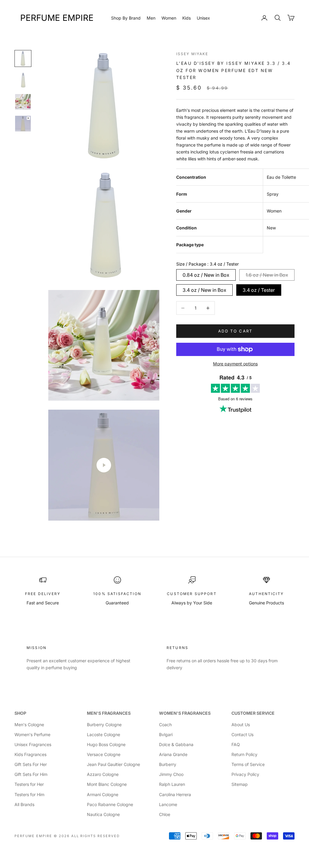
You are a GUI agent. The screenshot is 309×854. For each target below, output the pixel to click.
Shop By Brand (126, 17)
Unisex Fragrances (32, 744)
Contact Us (242, 734)
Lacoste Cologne (103, 734)
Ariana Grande (173, 754)
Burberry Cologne (104, 724)
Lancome (168, 804)
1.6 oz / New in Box (267, 275)
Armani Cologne (102, 794)
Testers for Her (29, 784)
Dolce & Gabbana (176, 744)
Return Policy (244, 754)
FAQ (235, 744)
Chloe (164, 814)
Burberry (167, 764)
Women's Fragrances (185, 713)
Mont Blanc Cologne (107, 784)
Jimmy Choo (171, 774)
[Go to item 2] (22, 80)
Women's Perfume (32, 734)
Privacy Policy (245, 774)
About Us (240, 724)
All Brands (24, 804)
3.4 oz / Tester (259, 290)
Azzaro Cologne (103, 774)
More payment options (235, 363)
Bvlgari (166, 734)
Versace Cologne (103, 754)
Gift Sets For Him (30, 774)
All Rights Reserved (95, 836)
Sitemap (239, 784)
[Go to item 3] (22, 101)
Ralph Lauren (172, 784)
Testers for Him (29, 794)
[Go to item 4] (22, 123)
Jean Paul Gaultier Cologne (113, 764)
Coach (165, 724)
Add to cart (235, 331)
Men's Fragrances (109, 713)
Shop (20, 713)
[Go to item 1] (22, 58)
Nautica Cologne (103, 814)
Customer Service (253, 713)
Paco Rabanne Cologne (110, 804)
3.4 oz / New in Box (204, 290)
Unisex (203, 17)
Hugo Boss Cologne (106, 744)
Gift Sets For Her (30, 764)
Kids (186, 17)
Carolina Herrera (175, 794)
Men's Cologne (29, 724)
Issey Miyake (192, 54)
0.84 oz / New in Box (206, 275)
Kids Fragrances (30, 754)
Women (168, 17)
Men (151, 17)
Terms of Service (248, 764)
